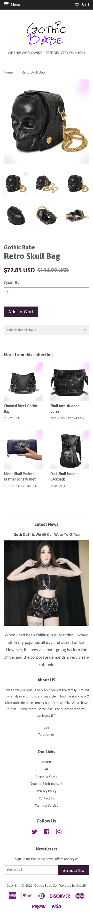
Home (8, 72)
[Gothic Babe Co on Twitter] (34, 833)
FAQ (46, 769)
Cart (85, 4)
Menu (15, 5)
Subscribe (74, 870)
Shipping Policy (46, 776)
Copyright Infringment (46, 784)
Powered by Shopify (72, 886)
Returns (46, 762)
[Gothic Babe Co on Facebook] (47, 833)
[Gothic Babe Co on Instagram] (58, 833)
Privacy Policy (46, 791)
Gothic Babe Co (45, 886)
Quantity (11, 283)
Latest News (46, 524)
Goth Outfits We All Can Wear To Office (46, 535)
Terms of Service (46, 806)
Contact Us (47, 798)
